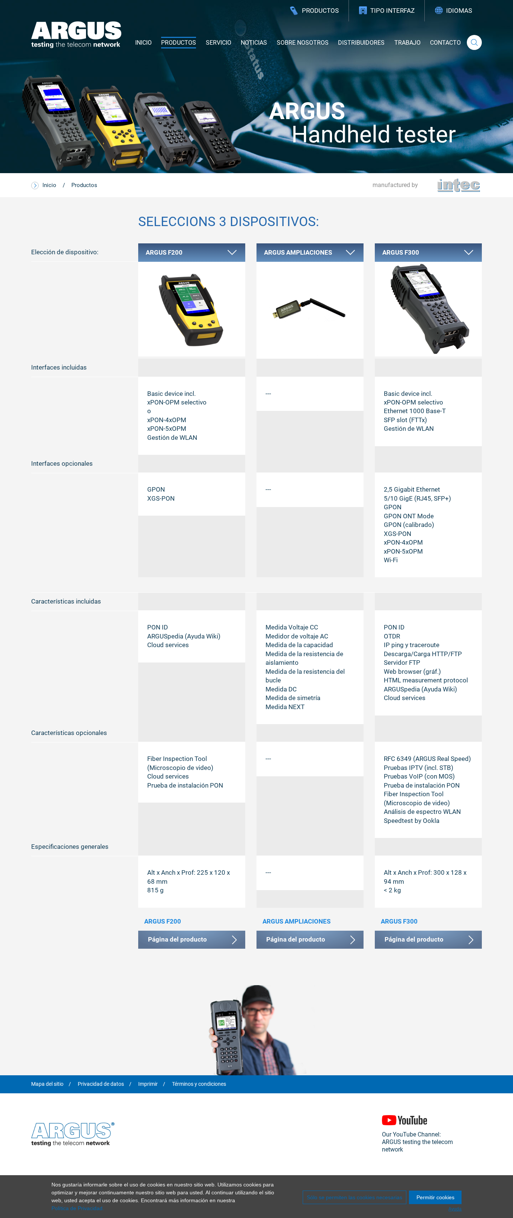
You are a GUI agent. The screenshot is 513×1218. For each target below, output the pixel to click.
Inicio (143, 42)
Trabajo (407, 42)
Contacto (445, 42)
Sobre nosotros (303, 42)
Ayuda (455, 1209)
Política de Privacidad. (77, 1208)
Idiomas (459, 10)
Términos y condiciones (199, 1084)
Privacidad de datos (101, 1084)
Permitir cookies (435, 1197)
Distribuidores (361, 42)
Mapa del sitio (47, 1084)
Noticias (254, 42)
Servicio (218, 42)
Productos (320, 10)
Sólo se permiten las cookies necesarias (354, 1197)
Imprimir (148, 1084)
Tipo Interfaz (392, 10)
